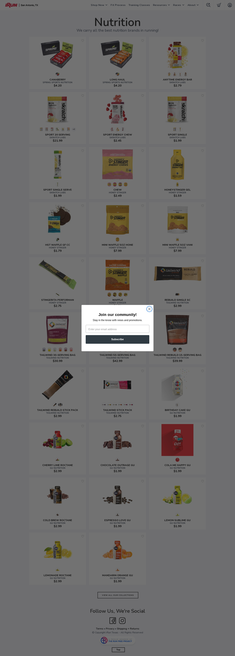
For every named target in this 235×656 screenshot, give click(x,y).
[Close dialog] (149, 309)
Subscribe (117, 339)
